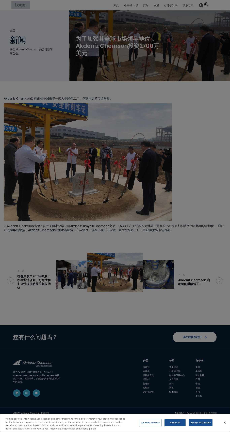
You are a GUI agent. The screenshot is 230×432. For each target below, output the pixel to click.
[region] (115, 423)
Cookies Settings (150, 422)
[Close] (224, 422)
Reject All (175, 422)
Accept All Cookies (200, 422)
